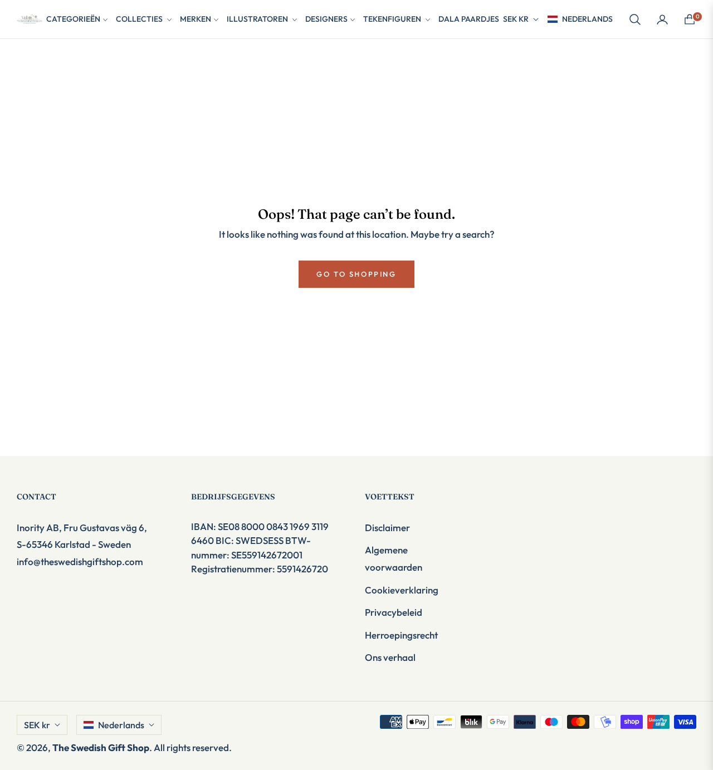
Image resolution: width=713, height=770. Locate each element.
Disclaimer (387, 527)
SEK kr (516, 19)
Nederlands (587, 19)
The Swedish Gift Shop (100, 747)
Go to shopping (356, 273)
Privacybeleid (393, 612)
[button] (635, 19)
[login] (662, 19)
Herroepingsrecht (401, 635)
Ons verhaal (390, 657)
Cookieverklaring (401, 590)
